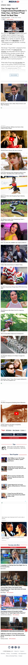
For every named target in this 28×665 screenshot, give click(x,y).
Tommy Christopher (5, 17)
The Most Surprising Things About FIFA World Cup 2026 (14, 287)
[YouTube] (9, 647)
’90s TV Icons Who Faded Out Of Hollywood (12, 333)
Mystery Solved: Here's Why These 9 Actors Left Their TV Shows (13, 104)
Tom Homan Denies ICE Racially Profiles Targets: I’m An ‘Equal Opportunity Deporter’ (13, 612)
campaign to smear (12, 68)
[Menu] (3, 1)
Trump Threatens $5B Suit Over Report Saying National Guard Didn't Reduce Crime (16, 495)
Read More (14, 75)
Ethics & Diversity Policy (11, 655)
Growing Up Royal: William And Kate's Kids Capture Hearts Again (12, 127)
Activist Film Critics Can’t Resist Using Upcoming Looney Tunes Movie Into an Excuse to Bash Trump (13, 589)
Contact (20, 655)
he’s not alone (18, 62)
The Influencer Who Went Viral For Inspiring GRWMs (12, 311)
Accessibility (14, 653)
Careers (22, 651)
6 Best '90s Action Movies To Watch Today (11, 264)
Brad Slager (3, 592)
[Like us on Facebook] (15, 647)
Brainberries (3, 102)
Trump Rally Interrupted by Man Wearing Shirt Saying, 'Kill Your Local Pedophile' (17, 468)
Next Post (20, 434)
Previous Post (8, 434)
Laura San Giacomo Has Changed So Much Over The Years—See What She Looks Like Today (13, 173)
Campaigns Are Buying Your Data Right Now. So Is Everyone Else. (14, 566)
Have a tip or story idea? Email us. (16, 446)
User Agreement (22, 653)
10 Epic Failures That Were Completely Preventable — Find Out (11, 425)
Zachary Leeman (4, 638)
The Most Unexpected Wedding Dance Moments (13, 402)
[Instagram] (18, 647)
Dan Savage (16, 40)
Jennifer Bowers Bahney (6, 614)
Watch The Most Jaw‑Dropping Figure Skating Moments (12, 196)
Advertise (3, 653)
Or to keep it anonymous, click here (16, 448)
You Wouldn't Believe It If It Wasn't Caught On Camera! (13, 356)
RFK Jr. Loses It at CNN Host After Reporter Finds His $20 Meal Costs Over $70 (16, 477)
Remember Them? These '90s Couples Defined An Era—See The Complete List (14, 380)
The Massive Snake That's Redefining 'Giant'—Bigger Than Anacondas (13, 220)
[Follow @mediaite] (12, 647)
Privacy (8, 653)
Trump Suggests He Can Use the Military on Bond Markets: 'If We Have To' (17, 486)
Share (4, 19)
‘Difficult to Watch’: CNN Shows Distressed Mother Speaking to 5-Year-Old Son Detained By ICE (13, 635)
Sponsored (3, 568)
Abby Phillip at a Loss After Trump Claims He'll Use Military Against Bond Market (16, 459)
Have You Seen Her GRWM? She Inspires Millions (13, 242)
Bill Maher (12, 33)
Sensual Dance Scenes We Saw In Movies (11, 150)
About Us (16, 651)
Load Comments (14, 438)
